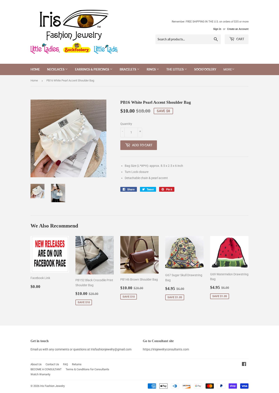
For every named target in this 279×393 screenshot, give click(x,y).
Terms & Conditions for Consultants (87, 369)
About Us (36, 364)
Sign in (217, 29)
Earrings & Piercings (92, 69)
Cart (240, 39)
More (227, 69)
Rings (152, 69)
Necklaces (56, 69)
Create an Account (237, 29)
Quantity (126, 124)
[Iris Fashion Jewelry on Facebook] (244, 364)
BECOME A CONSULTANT (46, 369)
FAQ (65, 364)
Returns (77, 364)
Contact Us (52, 364)
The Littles (175, 69)
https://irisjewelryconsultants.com (166, 349)
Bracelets (128, 69)
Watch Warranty (40, 374)
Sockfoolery (205, 69)
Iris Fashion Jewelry (52, 386)
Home (35, 69)
